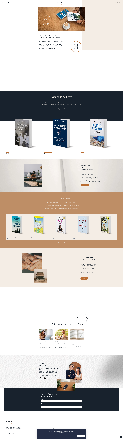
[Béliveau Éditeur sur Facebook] (43, 378)
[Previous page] (58, 352)
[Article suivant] (119, 132)
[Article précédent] (4, 132)
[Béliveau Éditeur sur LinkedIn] (45, 378)
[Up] (121, 437)
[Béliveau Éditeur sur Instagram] (40, 378)
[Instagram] (117, 2)
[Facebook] (115, 2)
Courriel (42, 399)
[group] (61, 136)
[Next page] (64, 352)
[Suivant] (118, 73)
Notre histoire (55, 422)
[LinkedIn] (119, 2)
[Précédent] (4, 73)
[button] (3, 3)
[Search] (113, 3)
